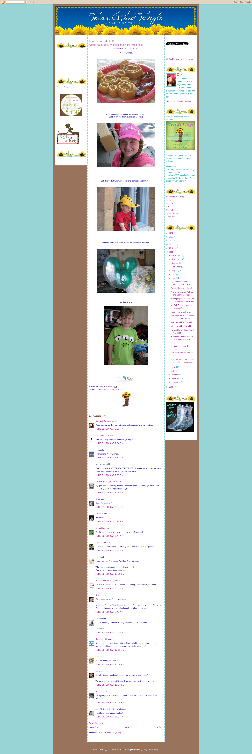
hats (113, 389)
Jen (97, 450)
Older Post (158, 727)
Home (126, 727)
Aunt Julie (100, 691)
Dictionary (170, 203)
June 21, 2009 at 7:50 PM (109, 458)
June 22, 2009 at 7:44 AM (109, 536)
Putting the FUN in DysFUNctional (110, 580)
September (176, 267)
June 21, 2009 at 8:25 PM (109, 493)
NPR (168, 207)
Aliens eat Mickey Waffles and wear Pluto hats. (116, 44)
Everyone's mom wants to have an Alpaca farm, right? (182, 339)
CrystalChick (101, 542)
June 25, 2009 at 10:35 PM (110, 702)
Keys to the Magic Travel (106, 482)
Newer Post (94, 727)
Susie (98, 499)
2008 (171, 387)
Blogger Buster (69, 87)
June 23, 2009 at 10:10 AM (110, 664)
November (176, 259)
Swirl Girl (99, 514)
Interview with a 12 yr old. (181, 322)
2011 (171, 244)
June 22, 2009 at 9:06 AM (109, 550)
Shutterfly (170, 210)
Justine (99, 618)
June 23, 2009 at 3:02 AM (109, 588)
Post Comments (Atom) (111, 732)
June (174, 278)
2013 (171, 237)
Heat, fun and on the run (181, 312)
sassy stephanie (102, 435)
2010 (171, 248)
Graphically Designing (136, 749)
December (176, 255)
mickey (119, 389)
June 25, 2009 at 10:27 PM (110, 685)
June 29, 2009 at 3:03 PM (109, 717)
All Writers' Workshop (175, 197)
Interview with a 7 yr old (181, 326)
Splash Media (172, 213)
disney (107, 389)
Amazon (169, 200)
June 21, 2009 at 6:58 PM (109, 429)
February (176, 378)
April (174, 371)
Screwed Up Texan (103, 421)
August (175, 271)
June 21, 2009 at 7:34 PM (109, 443)
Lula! (98, 557)
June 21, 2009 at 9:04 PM (109, 507)
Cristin (98, 656)
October (175, 263)
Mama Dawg (101, 528)
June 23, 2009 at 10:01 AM (110, 650)
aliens (100, 389)
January (175, 382)
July (174, 274)
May (174, 367)
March (174, 375)
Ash (97, 671)
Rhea (182, 75)
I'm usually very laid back (181, 288)
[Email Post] (115, 386)
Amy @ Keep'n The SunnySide (109, 709)
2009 (171, 252)
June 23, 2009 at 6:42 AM (109, 612)
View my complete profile (178, 101)
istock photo (171, 217)
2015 (171, 233)
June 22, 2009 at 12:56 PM (110, 574)
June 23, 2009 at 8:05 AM (109, 632)
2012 (171, 241)
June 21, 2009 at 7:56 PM (109, 475)
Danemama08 (101, 639)
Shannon (99, 595)
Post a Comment (96, 723)
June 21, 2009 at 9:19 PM (109, 521)
